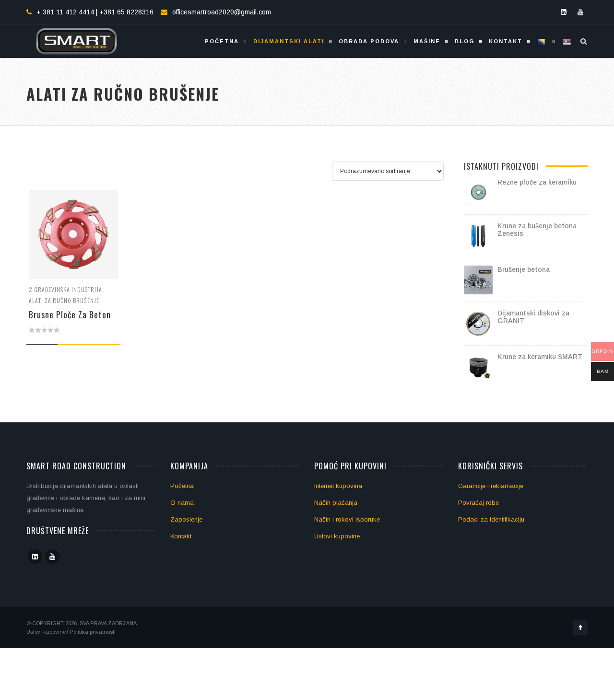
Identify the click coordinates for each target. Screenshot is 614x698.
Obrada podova (369, 41)
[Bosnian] (542, 41)
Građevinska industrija (68, 289)
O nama (182, 502)
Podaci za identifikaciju (491, 519)
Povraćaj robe (478, 502)
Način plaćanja (335, 502)
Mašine (426, 41)
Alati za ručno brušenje (64, 300)
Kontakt (505, 41)
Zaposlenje (186, 519)
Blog (464, 41)
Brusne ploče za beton (70, 314)
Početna (222, 41)
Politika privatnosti (93, 632)
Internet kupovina (338, 485)
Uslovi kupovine (337, 536)
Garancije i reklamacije (490, 485)
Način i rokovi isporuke (347, 519)
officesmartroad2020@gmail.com (221, 12)
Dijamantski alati (288, 41)
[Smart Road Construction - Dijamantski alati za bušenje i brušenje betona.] (76, 41)
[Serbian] (567, 41)
